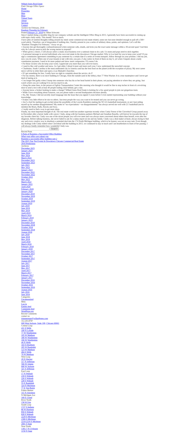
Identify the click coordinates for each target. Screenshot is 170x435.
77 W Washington (28, 333)
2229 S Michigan (28, 417)
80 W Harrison (27, 409)
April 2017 (25, 270)
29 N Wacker (26, 359)
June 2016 (25, 294)
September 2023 (28, 163)
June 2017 (25, 266)
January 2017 (27, 278)
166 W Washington (29, 340)
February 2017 (27, 275)
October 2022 (27, 177)
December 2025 (28, 148)
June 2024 (25, 153)
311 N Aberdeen (28, 393)
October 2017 (27, 256)
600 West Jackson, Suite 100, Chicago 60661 (40, 323)
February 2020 (27, 189)
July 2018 (25, 234)
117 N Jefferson (28, 361)
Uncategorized (27, 299)
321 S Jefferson (27, 369)
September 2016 (28, 287)
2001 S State (26, 424)
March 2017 (26, 273)
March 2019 (26, 215)
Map (23, 13)
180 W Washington (29, 337)
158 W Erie (26, 402)
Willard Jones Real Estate (31, 4)
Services (24, 23)
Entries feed (26, 306)
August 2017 (26, 261)
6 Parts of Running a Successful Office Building (41, 134)
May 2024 (25, 155)
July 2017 (25, 263)
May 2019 (25, 211)
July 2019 (25, 206)
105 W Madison (28, 335)
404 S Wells (26, 352)
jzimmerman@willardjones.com (34, 318)
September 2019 (28, 201)
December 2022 (28, 172)
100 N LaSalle (27, 330)
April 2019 (25, 213)
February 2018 (27, 246)
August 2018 (26, 232)
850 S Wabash (27, 412)
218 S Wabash (27, 376)
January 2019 (27, 220)
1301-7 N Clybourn (29, 429)
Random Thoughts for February (34, 30)
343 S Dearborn (28, 345)
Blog (23, 16)
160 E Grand (26, 397)
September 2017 (28, 258)
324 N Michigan (28, 385)
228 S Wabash (27, 381)
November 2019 (28, 196)
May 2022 (25, 179)
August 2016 (26, 290)
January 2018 (27, 249)
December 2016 (28, 280)
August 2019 (26, 203)
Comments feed (27, 309)
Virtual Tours (26, 18)
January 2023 (27, 170)
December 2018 (28, 222)
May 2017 (25, 268)
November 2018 (28, 225)
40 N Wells (26, 342)
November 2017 (28, 254)
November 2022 (28, 175)
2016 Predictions (28, 143)
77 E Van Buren (28, 388)
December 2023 (28, 160)
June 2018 (25, 237)
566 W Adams (27, 364)
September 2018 (28, 230)
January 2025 (27, 151)
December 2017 (28, 251)
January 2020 (27, 191)
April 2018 (25, 242)
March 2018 (26, 244)
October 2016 (27, 285)
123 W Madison (28, 349)
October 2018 (27, 227)
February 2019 (27, 218)
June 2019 (25, 208)
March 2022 (26, 182)
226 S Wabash (27, 378)
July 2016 (25, 292)
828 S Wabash (27, 414)
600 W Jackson (27, 366)
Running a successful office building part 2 (39, 139)
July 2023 (25, 165)
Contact (24, 25)
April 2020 (25, 187)
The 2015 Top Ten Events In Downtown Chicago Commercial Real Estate (52, 141)
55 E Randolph (27, 383)
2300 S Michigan (28, 419)
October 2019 (27, 199)
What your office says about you (34, 136)
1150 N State (26, 431)
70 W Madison (27, 354)
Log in (24, 304)
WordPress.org (27, 311)
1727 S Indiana (27, 407)
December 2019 (28, 194)
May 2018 (25, 239)
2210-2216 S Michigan (31, 421)
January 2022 (27, 184)
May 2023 (25, 167)
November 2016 (28, 282)
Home (23, 8)
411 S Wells (26, 328)
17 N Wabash (27, 373)
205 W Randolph (28, 347)
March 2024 (26, 158)
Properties (25, 11)
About (24, 20)
